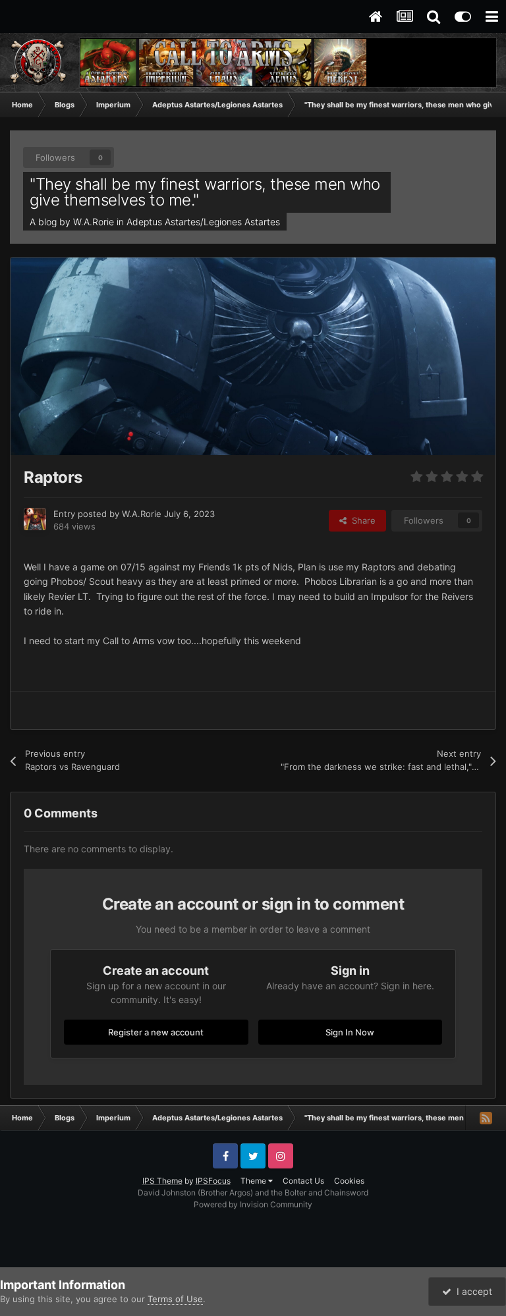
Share (361, 520)
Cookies (349, 1181)
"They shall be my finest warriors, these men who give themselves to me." (205, 192)
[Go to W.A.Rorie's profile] (35, 519)
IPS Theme (162, 1181)
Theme (254, 1181)
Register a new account (156, 1032)
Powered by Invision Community (253, 1204)
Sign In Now (349, 1032)
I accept (471, 1291)
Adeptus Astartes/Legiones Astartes (203, 221)
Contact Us (303, 1181)
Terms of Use (175, 1299)
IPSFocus (213, 1181)
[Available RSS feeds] (485, 1117)
